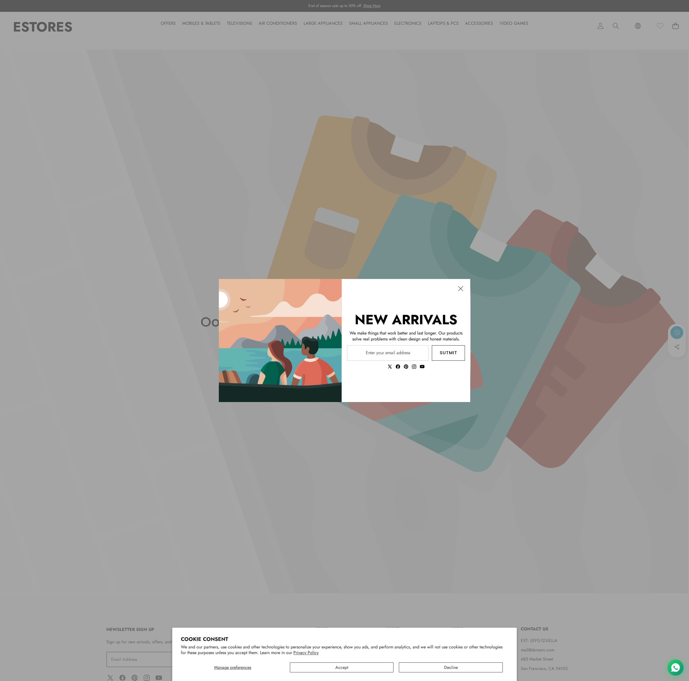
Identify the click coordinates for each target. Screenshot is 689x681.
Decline (451, 667)
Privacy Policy (306, 652)
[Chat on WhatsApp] (675, 667)
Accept (341, 667)
